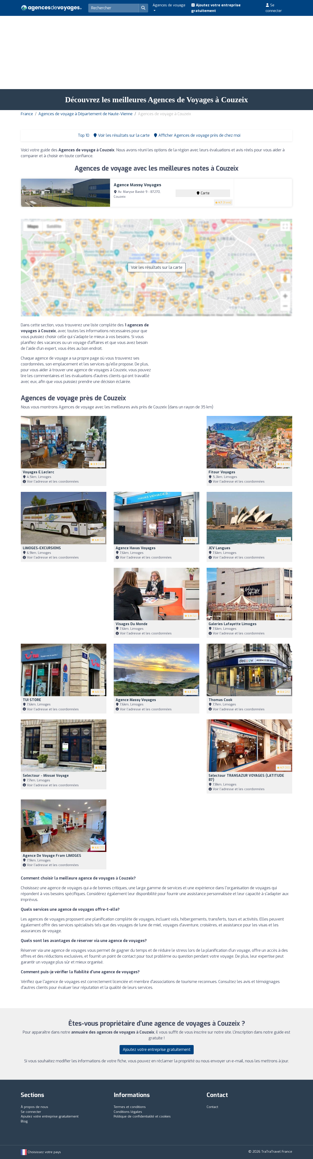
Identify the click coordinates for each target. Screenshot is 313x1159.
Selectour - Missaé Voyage (46, 775)
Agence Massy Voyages (137, 185)
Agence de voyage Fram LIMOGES (52, 855)
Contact (212, 1107)
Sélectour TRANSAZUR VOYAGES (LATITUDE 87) (246, 777)
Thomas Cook (220, 700)
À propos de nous (34, 1107)
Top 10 (83, 135)
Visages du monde (131, 624)
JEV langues (219, 548)
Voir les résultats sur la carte (156, 267)
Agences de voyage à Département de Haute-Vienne (85, 113)
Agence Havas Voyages (136, 548)
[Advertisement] (156, 52)
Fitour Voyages (222, 472)
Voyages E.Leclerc (38, 472)
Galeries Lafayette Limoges (233, 624)
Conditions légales (128, 1112)
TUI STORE (32, 700)
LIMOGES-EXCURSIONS (42, 548)
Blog (24, 1121)
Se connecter (274, 8)
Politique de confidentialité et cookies (142, 1116)
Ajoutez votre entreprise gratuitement (216, 8)
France (27, 113)
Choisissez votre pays (44, 1152)
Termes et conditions (130, 1107)
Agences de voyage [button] (169, 5)
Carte (205, 193)
